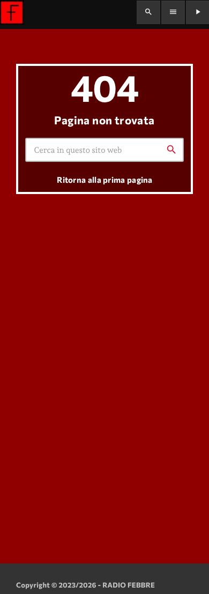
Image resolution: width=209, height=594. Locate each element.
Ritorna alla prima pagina (105, 179)
